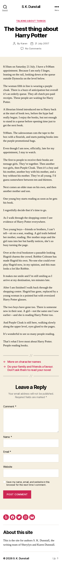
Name (7, 437)
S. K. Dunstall (31, 6)
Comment (9, 406)
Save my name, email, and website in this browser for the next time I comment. (28, 483)
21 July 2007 (42, 43)
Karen (24, 43)
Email (7, 451)
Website (7, 466)
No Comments (33, 48)
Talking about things (31, 21)
